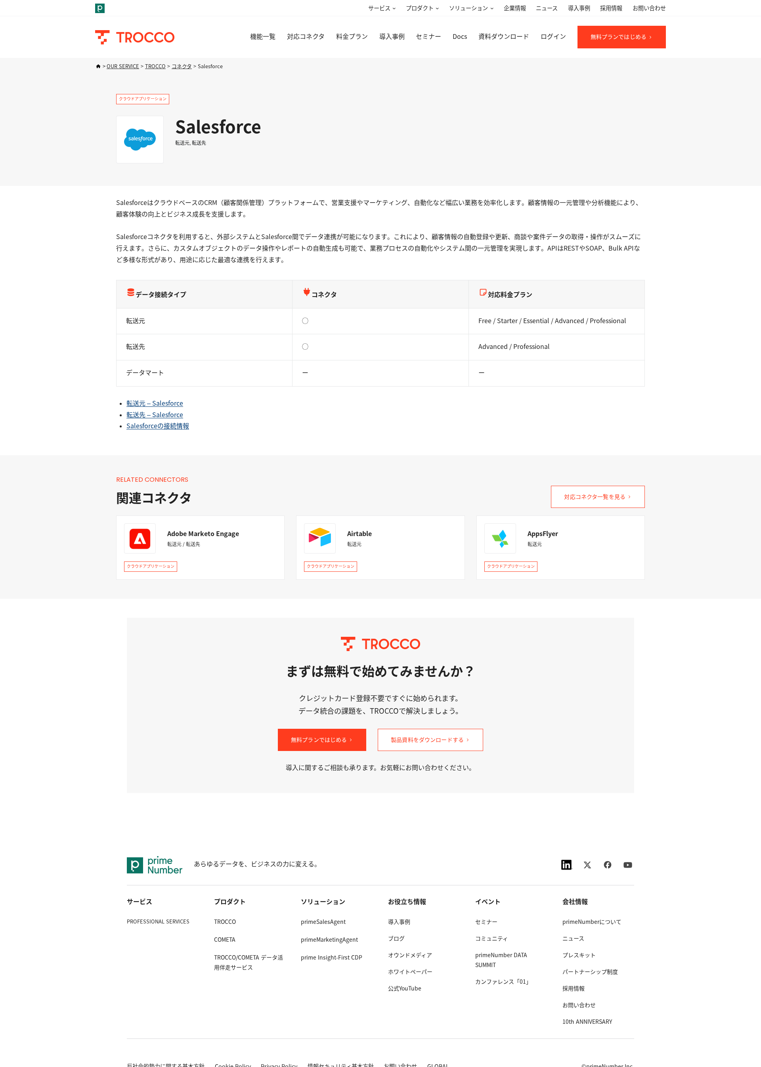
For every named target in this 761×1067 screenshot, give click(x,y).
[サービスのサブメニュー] (393, 8)
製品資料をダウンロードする (427, 739)
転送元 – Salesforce (154, 403)
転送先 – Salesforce (154, 415)
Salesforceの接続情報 (157, 426)
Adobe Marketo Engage (203, 534)
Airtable (359, 534)
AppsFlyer (543, 534)
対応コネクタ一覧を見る (594, 496)
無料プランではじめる (618, 36)
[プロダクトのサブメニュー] (436, 8)
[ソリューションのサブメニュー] (490, 8)
